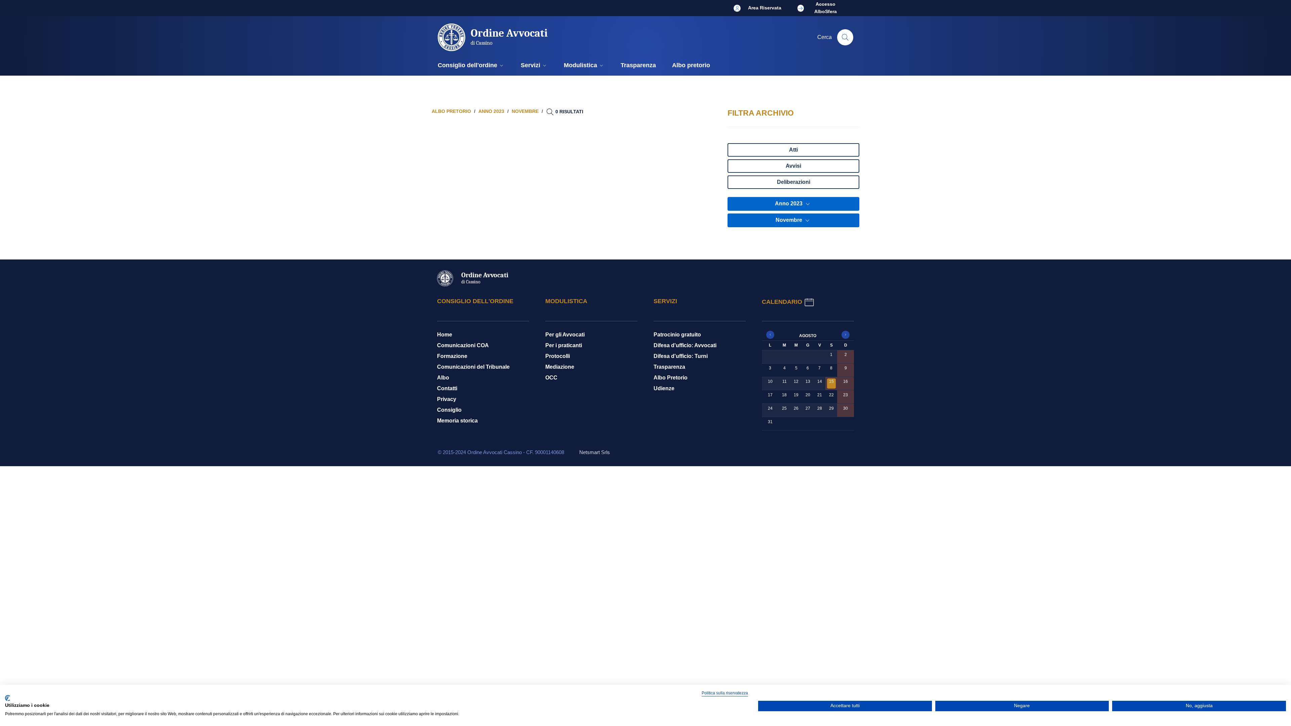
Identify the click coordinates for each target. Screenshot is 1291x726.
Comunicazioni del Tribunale (473, 367)
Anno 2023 (789, 203)
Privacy (446, 399)
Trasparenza (669, 367)
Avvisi (793, 166)
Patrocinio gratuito (677, 334)
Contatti (447, 388)
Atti (793, 150)
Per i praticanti (563, 345)
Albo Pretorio (671, 377)
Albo (443, 377)
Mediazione (559, 367)
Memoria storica (457, 421)
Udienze (664, 388)
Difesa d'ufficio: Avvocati (685, 345)
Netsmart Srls (594, 452)
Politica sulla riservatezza (725, 693)
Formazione (452, 356)
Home (444, 334)
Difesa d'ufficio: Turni (681, 356)
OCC (551, 377)
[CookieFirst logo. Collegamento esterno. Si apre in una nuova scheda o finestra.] (7, 698)
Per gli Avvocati (565, 334)
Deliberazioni (793, 182)
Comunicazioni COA (463, 345)
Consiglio (449, 410)
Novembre (790, 220)
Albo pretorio (451, 111)
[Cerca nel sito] (845, 37)
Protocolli (557, 356)
